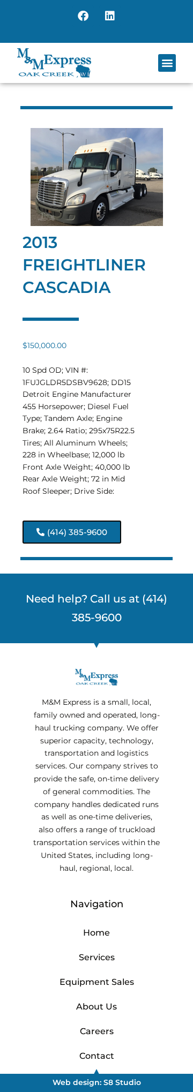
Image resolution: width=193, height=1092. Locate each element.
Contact (96, 1056)
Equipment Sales (97, 982)
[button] (167, 63)
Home (96, 933)
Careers (97, 1031)
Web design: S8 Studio (97, 1082)
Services (97, 957)
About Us (96, 1006)
